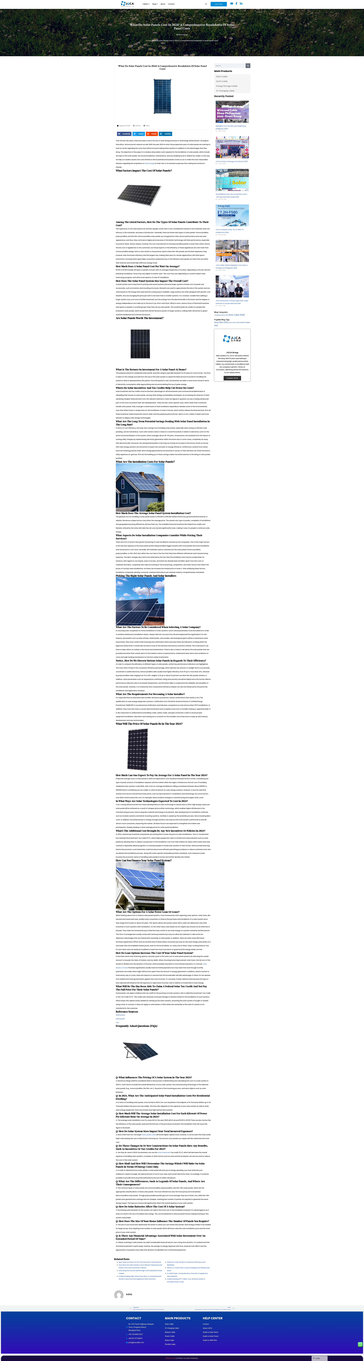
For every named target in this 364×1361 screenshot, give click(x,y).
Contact (171, 4)
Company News (221, 315)
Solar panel (120, 1019)
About (162, 4)
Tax (117, 1022)
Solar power (120, 1015)
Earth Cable (222, 81)
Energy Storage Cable (226, 86)
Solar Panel (234, 322)
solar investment (164, 1152)
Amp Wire (221, 322)
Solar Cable (221, 76)
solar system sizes (149, 1135)
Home (148, 41)
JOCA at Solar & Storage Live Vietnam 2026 (232, 161)
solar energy (149, 163)
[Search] (248, 65)
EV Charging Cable (225, 90)
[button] (124, 134)
